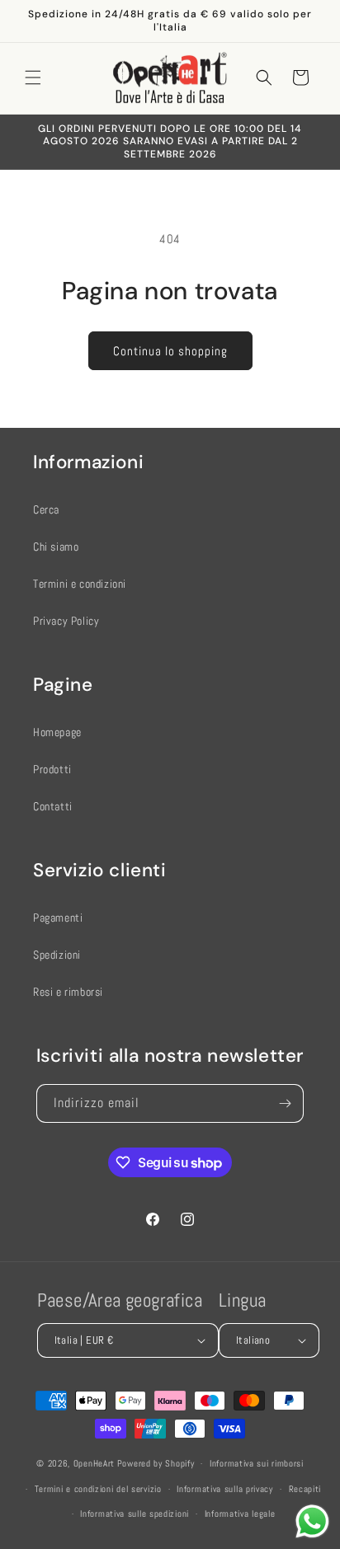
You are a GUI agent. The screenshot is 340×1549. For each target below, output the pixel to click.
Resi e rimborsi (68, 991)
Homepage (57, 732)
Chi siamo (55, 546)
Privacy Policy (66, 620)
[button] (33, 77)
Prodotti (52, 769)
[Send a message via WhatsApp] (312, 1521)
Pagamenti (58, 917)
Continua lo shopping (170, 351)
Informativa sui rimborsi (257, 1463)
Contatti (53, 806)
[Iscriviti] (285, 1103)
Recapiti (305, 1489)
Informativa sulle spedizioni (134, 1513)
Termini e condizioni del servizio (98, 1489)
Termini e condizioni (79, 583)
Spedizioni (57, 954)
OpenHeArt (94, 1463)
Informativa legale (240, 1513)
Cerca (46, 509)
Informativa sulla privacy (225, 1489)
